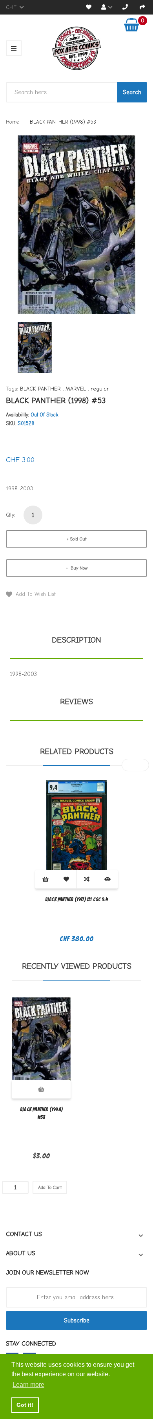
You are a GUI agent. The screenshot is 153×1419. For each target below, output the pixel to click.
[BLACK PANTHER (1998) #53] (35, 347)
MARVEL (76, 388)
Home (12, 122)
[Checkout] (142, 7)
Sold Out (78, 539)
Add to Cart (50, 1187)
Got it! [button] (24, 1405)
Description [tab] (76, 640)
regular (100, 388)
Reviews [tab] (76, 701)
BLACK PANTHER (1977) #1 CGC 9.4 (76, 899)
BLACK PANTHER (40, 388)
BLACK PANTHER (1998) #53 (41, 1113)
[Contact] (125, 7)
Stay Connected (31, 1343)
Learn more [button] (28, 1384)
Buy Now (78, 568)
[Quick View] (107, 879)
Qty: (10, 514)
